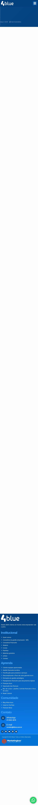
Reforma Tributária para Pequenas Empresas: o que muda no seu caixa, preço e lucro (24, 550)
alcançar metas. (18, 233)
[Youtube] (9, 731)
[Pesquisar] (33, 531)
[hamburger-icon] (35, 3)
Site (2, 506)
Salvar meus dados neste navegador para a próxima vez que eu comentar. (18, 516)
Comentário (5, 467)
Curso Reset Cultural (10, 178)
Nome (3, 491)
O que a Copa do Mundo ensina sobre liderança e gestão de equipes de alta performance (25, 573)
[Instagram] (2, 731)
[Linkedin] (12, 731)
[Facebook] (5, 731)
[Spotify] (16, 731)
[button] (10, 445)
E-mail (3, 499)
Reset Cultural (10, 277)
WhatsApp (11, 718)
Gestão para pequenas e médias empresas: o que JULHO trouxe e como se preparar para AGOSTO (24, 561)
